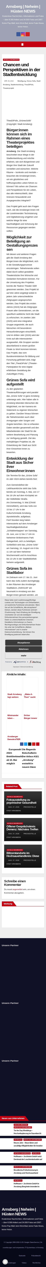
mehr (23, 655)
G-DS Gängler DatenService (29, 1242)
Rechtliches (37, 1263)
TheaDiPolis (28, 85)
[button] (41, 44)
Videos (24, 1263)
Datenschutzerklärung (26, 666)
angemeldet (17, 889)
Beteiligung (22, 81)
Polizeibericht (36, 1256)
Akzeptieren (23, 642)
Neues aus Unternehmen (22, 1127)
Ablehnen (24, 649)
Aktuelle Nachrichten (11, 59)
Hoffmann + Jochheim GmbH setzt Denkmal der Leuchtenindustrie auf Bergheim (28, 1159)
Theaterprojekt (8, 88)
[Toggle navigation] (22, 44)
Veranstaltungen (10, 1263)
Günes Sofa (31, 81)
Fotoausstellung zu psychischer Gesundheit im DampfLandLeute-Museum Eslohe (21, 804)
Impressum (16, 666)
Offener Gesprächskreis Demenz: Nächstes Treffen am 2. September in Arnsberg (22, 831)
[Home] (3, 44)
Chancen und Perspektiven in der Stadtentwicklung (21, 69)
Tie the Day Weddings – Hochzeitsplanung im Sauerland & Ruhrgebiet (27, 1133)
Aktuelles (18, 1139)
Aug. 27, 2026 (13, 807)
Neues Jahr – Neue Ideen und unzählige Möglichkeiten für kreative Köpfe (28, 1146)
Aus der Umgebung (20, 1124)
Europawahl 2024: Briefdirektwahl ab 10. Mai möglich (14, 756)
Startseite (22, 1256)
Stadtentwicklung (17, 85)
